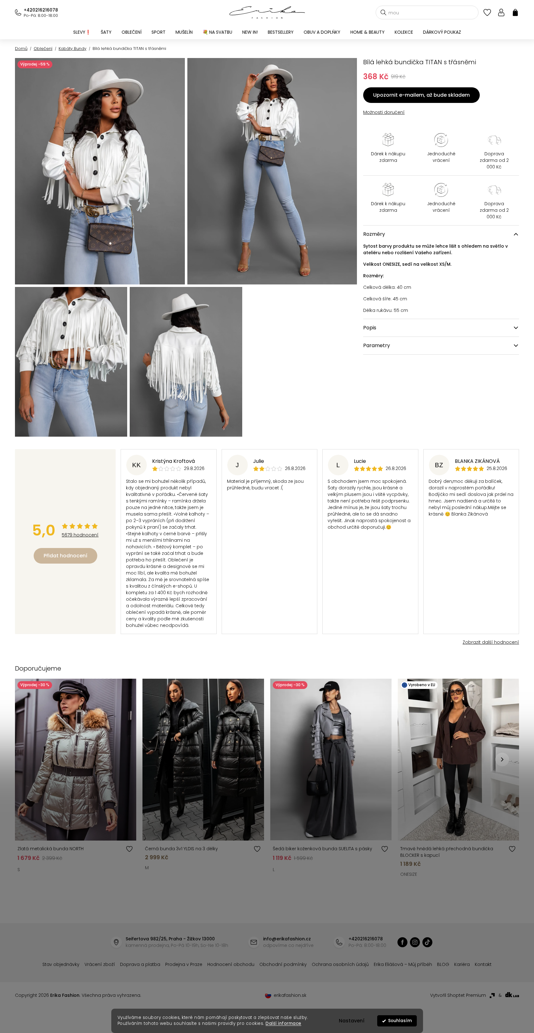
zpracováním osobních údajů (339, 566)
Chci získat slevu (314, 551)
